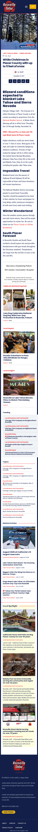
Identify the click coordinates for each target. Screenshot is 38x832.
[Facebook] (10, 81)
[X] (15, 81)
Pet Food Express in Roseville (12, 517)
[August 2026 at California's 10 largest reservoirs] (19, 537)
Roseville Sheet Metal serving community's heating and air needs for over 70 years (18, 731)
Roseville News (10, 434)
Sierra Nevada (25, 53)
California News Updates (11, 557)
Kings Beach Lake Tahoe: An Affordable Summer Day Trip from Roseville (19, 582)
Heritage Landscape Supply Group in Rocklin (18, 445)
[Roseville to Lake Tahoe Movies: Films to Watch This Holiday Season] (19, 384)
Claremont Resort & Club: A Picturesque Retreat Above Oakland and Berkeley (20, 453)
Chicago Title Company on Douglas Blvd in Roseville (20, 421)
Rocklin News (7, 501)
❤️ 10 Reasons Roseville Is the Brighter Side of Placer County (20, 437)
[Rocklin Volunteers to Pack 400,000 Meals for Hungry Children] (19, 342)
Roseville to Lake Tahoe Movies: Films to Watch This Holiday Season (18, 399)
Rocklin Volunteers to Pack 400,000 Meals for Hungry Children (16, 357)
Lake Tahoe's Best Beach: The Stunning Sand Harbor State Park (18, 564)
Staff (21, 72)
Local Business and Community (16, 418)
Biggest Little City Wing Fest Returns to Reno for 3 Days (19, 573)
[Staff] (16, 72)
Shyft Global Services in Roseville (14, 511)
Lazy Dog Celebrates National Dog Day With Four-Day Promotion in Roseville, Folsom (17, 315)
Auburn (5, 363)
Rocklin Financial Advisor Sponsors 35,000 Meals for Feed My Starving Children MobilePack (19, 504)
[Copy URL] (27, 81)
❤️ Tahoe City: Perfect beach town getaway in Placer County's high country (17, 593)
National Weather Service (12, 120)
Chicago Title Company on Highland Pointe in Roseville (21, 429)
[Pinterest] (19, 81)
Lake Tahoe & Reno (10, 53)
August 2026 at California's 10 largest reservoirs (17, 553)
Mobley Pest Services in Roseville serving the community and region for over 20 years (18, 681)
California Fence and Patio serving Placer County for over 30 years (18, 636)
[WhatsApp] (23, 81)
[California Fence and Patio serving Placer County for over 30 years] (19, 620)
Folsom (5, 320)
